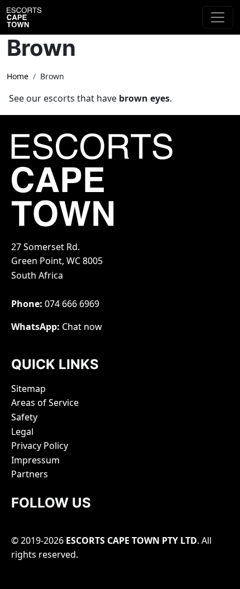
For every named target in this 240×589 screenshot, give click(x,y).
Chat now (82, 326)
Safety (24, 417)
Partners (29, 474)
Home (17, 76)
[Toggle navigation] (217, 17)
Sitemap (28, 388)
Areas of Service (45, 402)
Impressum (35, 460)
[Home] (35, 17)
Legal (22, 431)
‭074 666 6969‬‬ (72, 304)
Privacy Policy (39, 445)
